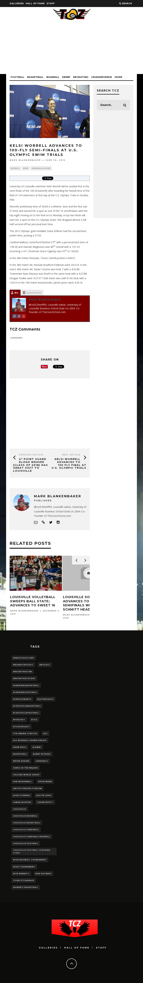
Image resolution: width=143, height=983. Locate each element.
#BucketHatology (24, 678)
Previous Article (31, 455)
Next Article (71, 455)
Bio (16, 292)
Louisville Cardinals (26, 829)
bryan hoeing (21, 761)
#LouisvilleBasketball (27, 706)
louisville (19, 809)
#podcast (19, 719)
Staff (51, 3)
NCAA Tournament (24, 867)
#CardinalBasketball (26, 685)
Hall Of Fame (35, 3)
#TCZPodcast (21, 726)
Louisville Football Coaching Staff (31, 851)
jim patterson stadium (27, 788)
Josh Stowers (21, 795)
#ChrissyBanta (22, 699)
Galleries (17, 3)
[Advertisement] (71, 49)
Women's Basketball (25, 887)
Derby (66, 77)
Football (17, 77)
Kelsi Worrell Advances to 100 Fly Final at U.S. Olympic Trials (69, 463)
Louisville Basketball (26, 823)
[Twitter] (14, 316)
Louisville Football (25, 843)
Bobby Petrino (42, 754)
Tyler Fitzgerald (23, 880)
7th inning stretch (25, 733)
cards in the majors (25, 768)
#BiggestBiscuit (23, 665)
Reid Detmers (44, 873)
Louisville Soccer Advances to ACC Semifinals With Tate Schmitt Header (84, 603)
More (118, 77)
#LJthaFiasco (45, 699)
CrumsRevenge (101, 77)
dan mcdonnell (22, 781)
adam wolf (19, 747)
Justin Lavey (43, 795)
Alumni (37, 747)
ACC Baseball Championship (30, 740)
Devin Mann (45, 781)
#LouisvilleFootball (26, 713)
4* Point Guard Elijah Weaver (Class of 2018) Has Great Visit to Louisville (30, 464)
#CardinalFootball (25, 692)
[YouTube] (23, 316)
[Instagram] (19, 316)
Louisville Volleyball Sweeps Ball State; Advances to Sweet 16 (32, 601)
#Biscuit (45, 665)
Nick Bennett (21, 873)
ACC (45, 733)
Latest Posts (33, 292)
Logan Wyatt (45, 802)
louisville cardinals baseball (31, 836)
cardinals (42, 761)
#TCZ (34, 719)
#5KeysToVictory (23, 658)
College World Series (26, 774)
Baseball (52, 77)
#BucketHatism (22, 671)
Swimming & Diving (41, 168)
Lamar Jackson (22, 802)
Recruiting (80, 77)
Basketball (35, 77)
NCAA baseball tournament (30, 860)
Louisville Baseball (25, 816)
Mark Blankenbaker (25, 160)
